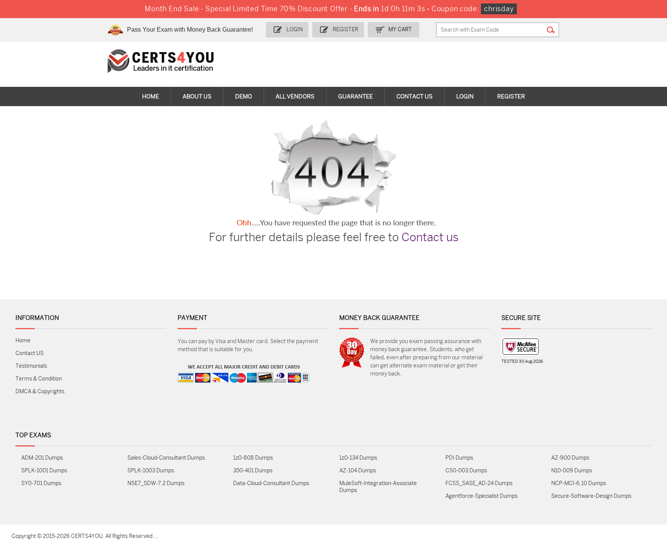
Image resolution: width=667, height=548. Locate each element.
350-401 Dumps (253, 471)
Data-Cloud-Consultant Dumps (271, 483)
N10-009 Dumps (571, 471)
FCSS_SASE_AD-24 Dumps (479, 483)
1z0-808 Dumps (253, 458)
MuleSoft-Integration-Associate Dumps (378, 486)
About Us (197, 96)
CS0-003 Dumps (466, 471)
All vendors (295, 96)
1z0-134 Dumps (358, 458)
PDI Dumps (459, 458)
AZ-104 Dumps (357, 471)
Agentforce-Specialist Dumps (481, 496)
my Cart (400, 29)
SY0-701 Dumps (41, 483)
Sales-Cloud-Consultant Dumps (166, 458)
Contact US (29, 353)
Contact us (430, 237)
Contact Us (414, 96)
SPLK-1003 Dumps (150, 471)
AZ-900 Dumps (570, 458)
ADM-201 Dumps (42, 458)
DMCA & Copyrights (39, 391)
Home (150, 96)
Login (294, 29)
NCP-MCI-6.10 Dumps (578, 483)
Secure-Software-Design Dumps (591, 496)
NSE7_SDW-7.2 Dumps (156, 483)
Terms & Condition (38, 379)
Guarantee (355, 96)
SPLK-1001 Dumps (44, 471)
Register (345, 29)
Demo (243, 96)
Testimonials (31, 366)
